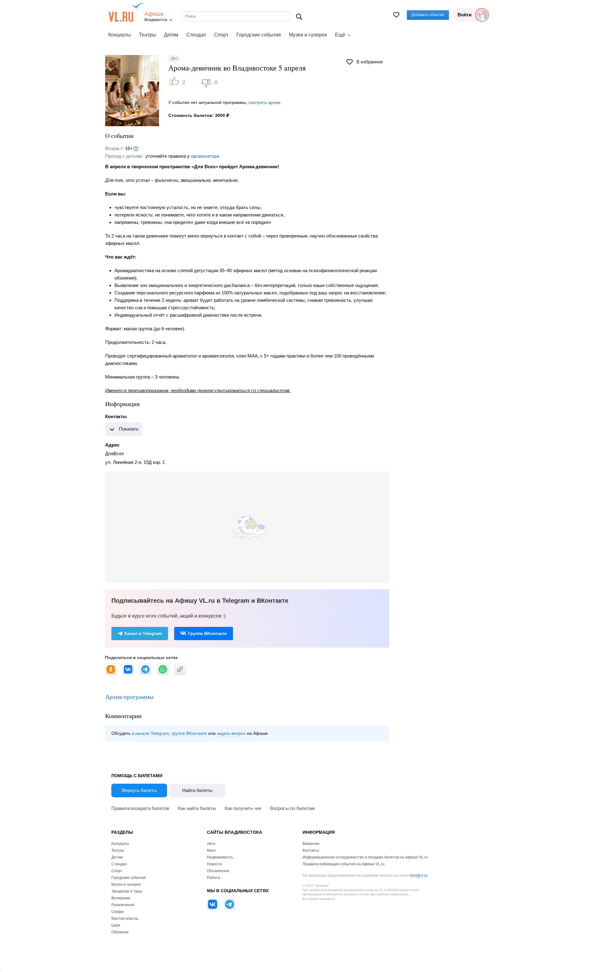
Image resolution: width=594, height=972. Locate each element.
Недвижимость (220, 857)
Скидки (117, 912)
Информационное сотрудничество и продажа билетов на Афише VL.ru (365, 857)
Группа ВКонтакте (207, 633)
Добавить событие (427, 15)
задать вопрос (231, 733)
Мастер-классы (124, 918)
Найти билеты (197, 790)
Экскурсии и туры (126, 891)
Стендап (196, 34)
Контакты (311, 850)
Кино (211, 850)
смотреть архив (264, 102)
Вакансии (311, 843)
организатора (205, 156)
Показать (129, 428)
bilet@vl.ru (419, 875)
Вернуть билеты (139, 790)
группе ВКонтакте (189, 733)
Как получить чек (243, 808)
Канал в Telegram (143, 633)
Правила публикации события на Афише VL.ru (344, 864)
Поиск (299, 16)
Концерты (119, 34)
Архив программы (129, 696)
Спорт (221, 34)
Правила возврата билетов (140, 808)
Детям (171, 34)
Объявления (218, 871)
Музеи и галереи (308, 34)
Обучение (120, 932)
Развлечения (123, 905)
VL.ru (126, 12)
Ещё (340, 34)
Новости (214, 864)
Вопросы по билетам (292, 808)
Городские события (258, 34)
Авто (211, 843)
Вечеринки (120, 898)
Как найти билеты (197, 808)
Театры (147, 34)
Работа (213, 878)
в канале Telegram (150, 733)
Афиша (153, 14)
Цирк (115, 925)
